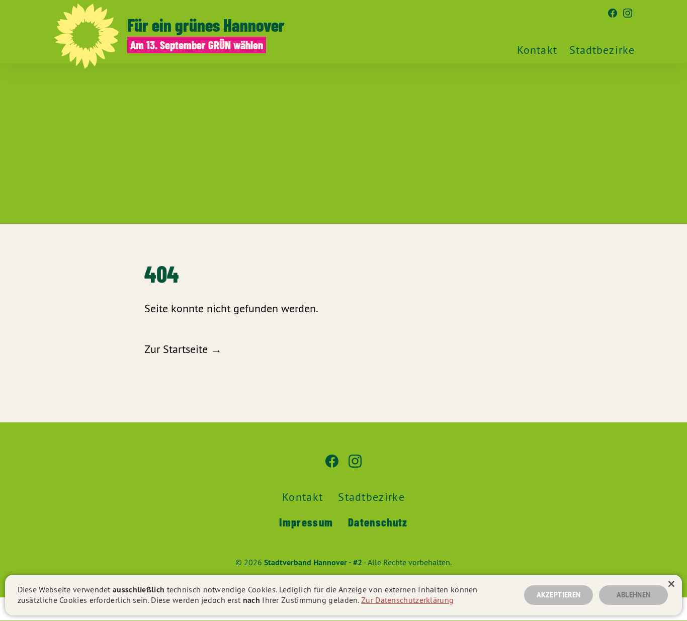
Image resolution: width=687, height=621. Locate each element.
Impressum (306, 522)
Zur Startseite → (183, 349)
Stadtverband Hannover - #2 (313, 562)
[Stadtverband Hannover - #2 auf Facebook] (612, 14)
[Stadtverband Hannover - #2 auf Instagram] (627, 14)
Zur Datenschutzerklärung (407, 600)
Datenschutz (377, 522)
